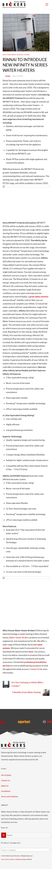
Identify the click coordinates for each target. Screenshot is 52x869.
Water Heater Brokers (19, 637)
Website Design (21, 859)
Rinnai (27, 54)
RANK (8, 76)
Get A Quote (6, 775)
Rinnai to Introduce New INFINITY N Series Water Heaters (25, 65)
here (31, 651)
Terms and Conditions (9, 796)
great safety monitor (39, 296)
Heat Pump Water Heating (13, 54)
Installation (5, 791)
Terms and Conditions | (8, 859)
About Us (4, 786)
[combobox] (26, 849)
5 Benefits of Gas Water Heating (26, 692)
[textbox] (26, 850)
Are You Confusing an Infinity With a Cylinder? (27, 684)
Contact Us (34, 669)
